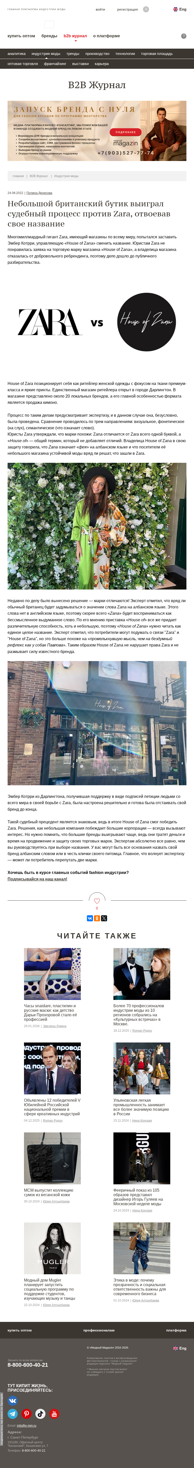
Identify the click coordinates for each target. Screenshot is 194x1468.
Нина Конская (142, 1120)
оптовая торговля (23, 63)
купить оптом (21, 36)
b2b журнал (75, 36)
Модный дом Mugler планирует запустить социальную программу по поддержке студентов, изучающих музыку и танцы (49, 1289)
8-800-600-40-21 (28, 1365)
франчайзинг (55, 63)
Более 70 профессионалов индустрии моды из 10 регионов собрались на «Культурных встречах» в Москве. (138, 1015)
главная (18, 176)
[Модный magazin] (21, 24)
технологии (125, 53)
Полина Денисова (39, 193)
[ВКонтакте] (90, 918)
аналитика (17, 53)
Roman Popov (142, 1030)
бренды (49, 36)
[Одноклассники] (97, 918)
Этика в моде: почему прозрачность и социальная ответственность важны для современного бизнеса (139, 1287)
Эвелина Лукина (54, 1026)
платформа (176, 1330)
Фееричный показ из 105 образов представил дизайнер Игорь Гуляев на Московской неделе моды (138, 1197)
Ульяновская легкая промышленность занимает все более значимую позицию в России (141, 1107)
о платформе (106, 36)
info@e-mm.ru (26, 1425)
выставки (80, 63)
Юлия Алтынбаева (56, 1201)
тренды (72, 53)
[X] (104, 918)
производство (97, 53)
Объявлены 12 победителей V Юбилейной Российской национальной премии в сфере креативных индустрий (52, 1107)
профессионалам (98, 1330)
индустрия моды (46, 53)
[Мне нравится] (97, 898)
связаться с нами (49, 24)
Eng (182, 9)
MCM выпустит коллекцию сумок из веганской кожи (48, 1192)
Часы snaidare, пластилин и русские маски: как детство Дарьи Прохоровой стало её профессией (50, 1013)
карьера (102, 63)
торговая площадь (157, 53)
